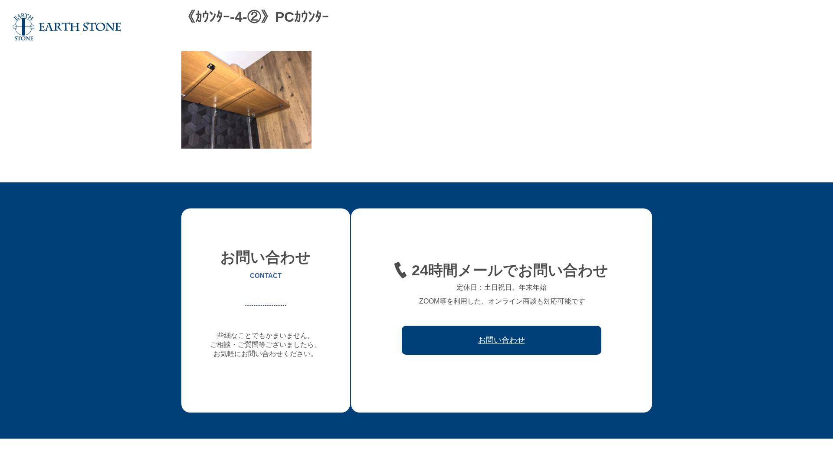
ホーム (448, 26)
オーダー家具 (556, 26)
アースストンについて (497, 26)
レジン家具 (659, 26)
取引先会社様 (750, 26)
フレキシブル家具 (609, 26)
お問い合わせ (797, 26)
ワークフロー (703, 26)
